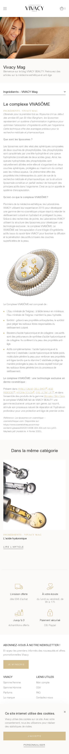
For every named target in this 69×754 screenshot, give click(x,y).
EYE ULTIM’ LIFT (45, 392)
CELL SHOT (40, 388)
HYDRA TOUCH (25, 392)
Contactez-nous (44, 697)
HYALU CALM (25, 388)
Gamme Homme (12, 687)
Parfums (7, 692)
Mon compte (42, 682)
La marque (9, 697)
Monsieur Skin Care (54, 396)
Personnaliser (34, 745)
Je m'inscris (16, 664)
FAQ (38, 692)
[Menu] (5, 8)
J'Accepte (34, 736)
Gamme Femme (12, 682)
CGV (38, 687)
